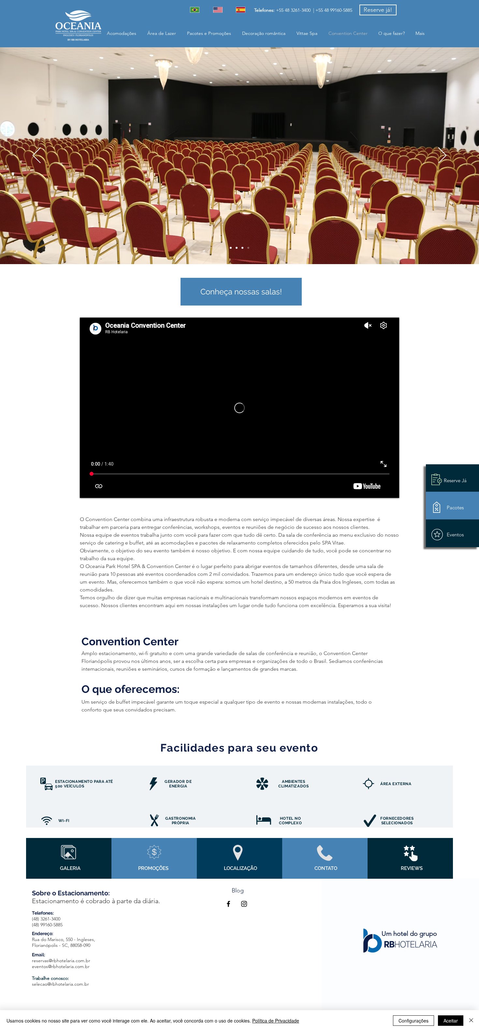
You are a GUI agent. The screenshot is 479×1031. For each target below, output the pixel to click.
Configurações (413, 1020)
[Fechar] (471, 1020)
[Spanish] (242, 10)
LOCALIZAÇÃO (240, 868)
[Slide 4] (237, 248)
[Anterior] (37, 155)
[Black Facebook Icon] (228, 904)
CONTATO (325, 868)
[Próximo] (442, 155)
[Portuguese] (196, 10)
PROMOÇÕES (153, 868)
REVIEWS (412, 868)
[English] (219, 10)
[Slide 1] (231, 248)
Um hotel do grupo (409, 933)
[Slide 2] (242, 248)
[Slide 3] (248, 248)
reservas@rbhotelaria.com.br (61, 961)
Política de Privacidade (275, 1020)
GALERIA (70, 868)
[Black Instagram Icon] (244, 904)
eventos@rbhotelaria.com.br (61, 966)
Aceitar (450, 1020)
